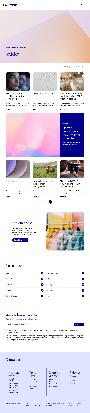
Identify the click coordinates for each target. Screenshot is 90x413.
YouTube (73, 381)
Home (8, 47)
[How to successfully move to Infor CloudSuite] (33, 135)
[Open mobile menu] (85, 5)
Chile (7, 273)
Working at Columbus (33, 383)
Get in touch (13, 390)
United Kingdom (11, 296)
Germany (9, 285)
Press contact (54, 384)
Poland (8, 290)
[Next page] (50, 202)
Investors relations (52, 380)
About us (32, 379)
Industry (66, 67)
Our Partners (13, 385)
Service (79, 67)
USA (47, 296)
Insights (15, 47)
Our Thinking (13, 388)
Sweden (49, 290)
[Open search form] (81, 5)
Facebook (73, 376)
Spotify (72, 383)
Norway (49, 285)
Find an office (13, 392)
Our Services (13, 383)
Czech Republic (52, 273)
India (48, 279)
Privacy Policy (33, 340)
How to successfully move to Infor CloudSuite (71, 133)
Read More (18, 240)
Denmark (9, 279)
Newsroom (53, 386)
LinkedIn (73, 378)
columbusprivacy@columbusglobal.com (59, 336)
